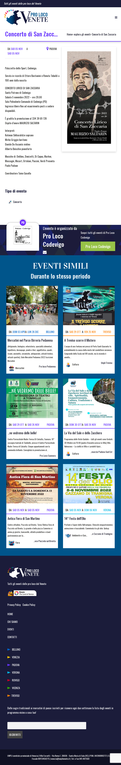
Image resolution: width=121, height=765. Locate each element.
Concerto (17, 202)
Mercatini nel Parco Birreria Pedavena (30, 340)
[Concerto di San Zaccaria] (88, 99)
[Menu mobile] (116, 17)
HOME (10, 614)
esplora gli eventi (82, 34)
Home (69, 34)
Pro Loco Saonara (48, 455)
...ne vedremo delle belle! (22, 432)
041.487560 (84, 758)
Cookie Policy (29, 605)
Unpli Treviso (106, 362)
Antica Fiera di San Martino (24, 518)
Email (9, 719)
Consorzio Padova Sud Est (100, 451)
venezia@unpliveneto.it (60, 758)
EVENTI (10, 629)
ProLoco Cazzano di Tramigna (99, 533)
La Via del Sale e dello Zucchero (83, 432)
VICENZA (16, 688)
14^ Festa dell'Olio (75, 518)
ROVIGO (16, 680)
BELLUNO (16, 649)
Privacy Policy (14, 605)
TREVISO (15, 696)
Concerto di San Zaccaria (104, 34)
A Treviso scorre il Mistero (79, 340)
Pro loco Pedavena (47, 366)
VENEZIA (16, 657)
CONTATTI (12, 637)
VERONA (16, 672)
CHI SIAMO (12, 622)
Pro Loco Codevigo (53, 239)
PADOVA (16, 665)
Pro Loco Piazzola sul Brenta (43, 541)
